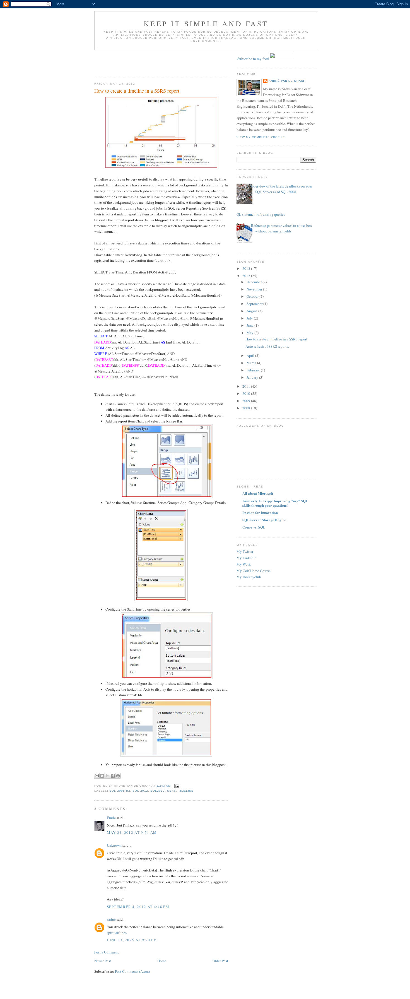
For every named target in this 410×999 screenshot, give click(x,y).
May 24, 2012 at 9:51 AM (132, 832)
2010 (246, 393)
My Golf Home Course (254, 570)
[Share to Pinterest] (118, 776)
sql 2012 (140, 790)
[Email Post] (176, 785)
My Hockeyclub (249, 576)
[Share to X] (107, 776)
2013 (246, 268)
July (250, 318)
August (252, 310)
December (254, 281)
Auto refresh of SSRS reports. (267, 346)
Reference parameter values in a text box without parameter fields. (281, 228)
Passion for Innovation (260, 512)
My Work (244, 564)
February (254, 370)
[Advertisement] (127, 61)
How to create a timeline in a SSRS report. (137, 90)
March (252, 362)
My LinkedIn (247, 557)
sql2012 (157, 790)
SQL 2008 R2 (119, 790)
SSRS (171, 790)
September (255, 303)
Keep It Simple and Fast (206, 23)
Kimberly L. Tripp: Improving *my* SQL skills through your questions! (275, 503)
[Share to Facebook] (112, 776)
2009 (246, 400)
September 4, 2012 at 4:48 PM (138, 906)
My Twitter (245, 551)
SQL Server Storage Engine (264, 519)
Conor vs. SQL (254, 527)
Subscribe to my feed (253, 58)
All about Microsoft (257, 493)
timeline (186, 790)
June (250, 325)
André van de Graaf (287, 80)
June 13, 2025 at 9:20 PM (132, 939)
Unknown (114, 845)
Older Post (220, 960)
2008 (246, 407)
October (253, 296)
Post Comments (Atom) (132, 971)
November (255, 289)
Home (161, 960)
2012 (246, 275)
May (250, 332)
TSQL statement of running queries (258, 214)
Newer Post (102, 960)
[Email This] (97, 776)
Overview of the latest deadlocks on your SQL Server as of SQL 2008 (281, 189)
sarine (111, 919)
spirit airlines (117, 932)
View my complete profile (261, 137)
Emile (111, 817)
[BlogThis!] (102, 776)
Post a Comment (106, 952)
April (251, 355)
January (253, 377)
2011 (246, 386)
